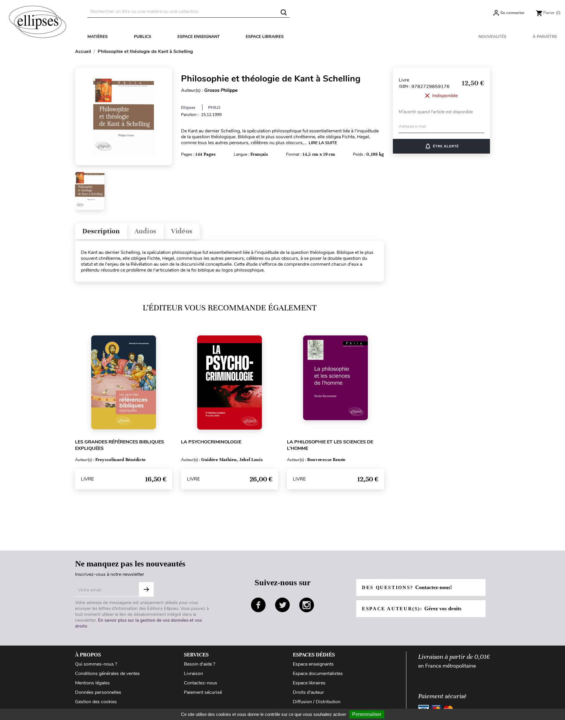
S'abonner (146, 589)
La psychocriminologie (211, 442)
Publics (142, 36)
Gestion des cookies (96, 702)
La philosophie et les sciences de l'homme (330, 445)
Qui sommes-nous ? (96, 664)
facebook (258, 605)
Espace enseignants (313, 664)
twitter (282, 605)
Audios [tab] (145, 231)
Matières (97, 36)
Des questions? (407, 587)
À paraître (545, 36)
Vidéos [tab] (181, 231)
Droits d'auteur (308, 692)
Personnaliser (366, 714)
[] (283, 12)
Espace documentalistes (318, 673)
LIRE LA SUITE (323, 143)
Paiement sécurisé (203, 692)
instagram (306, 605)
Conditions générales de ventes (107, 673)
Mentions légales (92, 683)
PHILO (214, 107)
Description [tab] (101, 231)
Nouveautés (492, 36)
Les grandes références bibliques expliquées (119, 445)
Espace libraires (265, 36)
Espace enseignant (198, 36)
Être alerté (441, 146)
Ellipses (188, 107)
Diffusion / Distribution (316, 702)
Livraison (193, 673)
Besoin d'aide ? (199, 664)
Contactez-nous (200, 683)
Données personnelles (98, 692)
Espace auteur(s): (411, 608)
